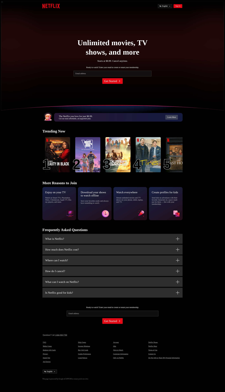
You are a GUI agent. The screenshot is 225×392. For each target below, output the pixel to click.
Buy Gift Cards (83, 350)
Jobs (114, 346)
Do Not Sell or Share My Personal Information (164, 358)
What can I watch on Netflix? (62, 281)
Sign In (177, 6)
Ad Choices (47, 362)
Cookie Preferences (84, 354)
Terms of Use (152, 350)
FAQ (44, 342)
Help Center (82, 342)
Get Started (110, 81)
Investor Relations (84, 346)
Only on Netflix (118, 358)
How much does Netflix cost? (62, 249)
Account (116, 342)
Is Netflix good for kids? (59, 292)
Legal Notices (82, 358)
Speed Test (46, 358)
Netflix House (153, 342)
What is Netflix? (54, 238)
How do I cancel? (55, 271)
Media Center (47, 346)
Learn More (171, 117)
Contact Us (152, 354)
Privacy (45, 354)
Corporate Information (120, 354)
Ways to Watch (118, 350)
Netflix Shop (152, 346)
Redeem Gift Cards (49, 350)
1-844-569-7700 (61, 335)
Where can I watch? (56, 260)
